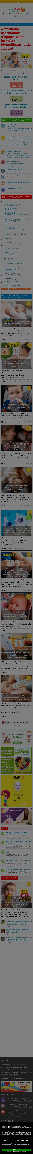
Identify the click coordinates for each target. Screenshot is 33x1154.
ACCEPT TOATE (16, 1149)
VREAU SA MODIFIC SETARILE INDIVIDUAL (16, 1151)
